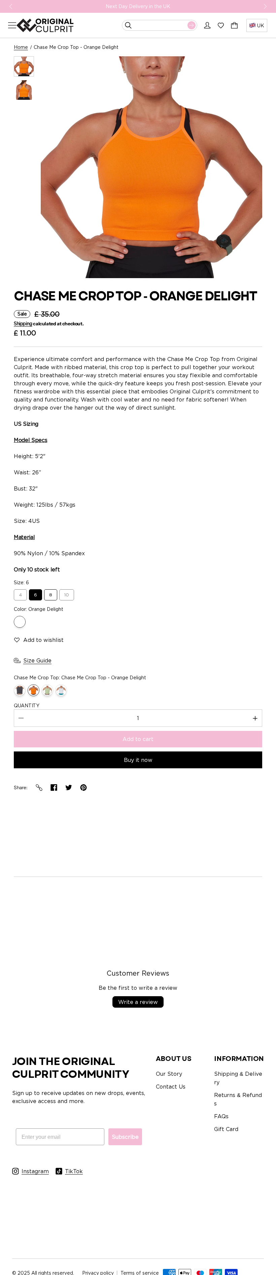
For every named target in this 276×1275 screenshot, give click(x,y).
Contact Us (170, 1087)
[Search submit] (191, 25)
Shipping (23, 323)
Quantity (26, 705)
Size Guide (37, 660)
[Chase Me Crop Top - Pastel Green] (47, 690)
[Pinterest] (83, 787)
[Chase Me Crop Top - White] (61, 690)
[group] (24, 66)
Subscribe (125, 1137)
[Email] (39, 787)
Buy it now (138, 760)
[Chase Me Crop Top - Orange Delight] (33, 690)
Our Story (169, 1074)
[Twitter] (68, 787)
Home (21, 47)
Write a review (138, 1002)
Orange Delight (20, 622)
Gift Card (226, 1129)
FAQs (221, 1116)
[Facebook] (53, 787)
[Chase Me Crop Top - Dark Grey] (20, 690)
